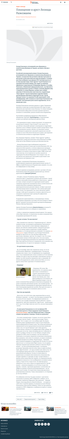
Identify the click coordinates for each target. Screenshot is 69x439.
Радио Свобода (20, 6)
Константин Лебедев (21, 312)
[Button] (50, 23)
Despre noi (3, 431)
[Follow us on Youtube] (39, 424)
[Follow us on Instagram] (42, 424)
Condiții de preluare (5, 433)
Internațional (13, 407)
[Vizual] (65, 2)
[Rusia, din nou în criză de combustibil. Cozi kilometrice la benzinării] (27, 409)
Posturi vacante (4, 428)
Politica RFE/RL (4, 423)
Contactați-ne (4, 426)
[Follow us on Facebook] (35, 424)
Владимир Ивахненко (30, 17)
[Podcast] (61, 2)
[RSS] (45, 424)
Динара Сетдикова (20, 17)
